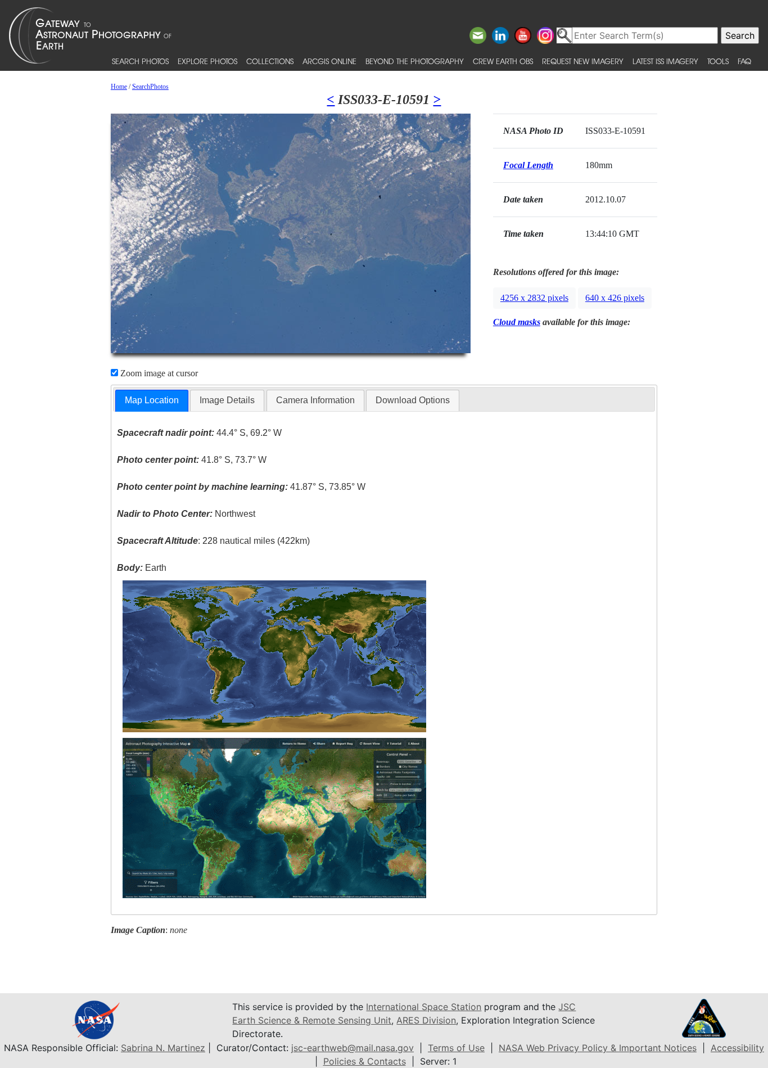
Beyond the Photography (414, 61)
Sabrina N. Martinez (163, 1047)
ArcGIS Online (329, 61)
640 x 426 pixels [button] (614, 298)
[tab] (151, 401)
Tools (718, 61)
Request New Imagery (583, 61)
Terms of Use (456, 1047)
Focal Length (528, 165)
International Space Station (423, 1006)
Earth (141, 568)
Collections (269, 61)
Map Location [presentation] (152, 400)
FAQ (744, 61)
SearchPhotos (150, 87)
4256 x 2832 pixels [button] (534, 298)
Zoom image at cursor (158, 373)
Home (119, 87)
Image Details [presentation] (227, 400)
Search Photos (140, 61)
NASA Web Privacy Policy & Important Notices (598, 1047)
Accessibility (737, 1047)
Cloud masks (516, 322)
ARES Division (426, 1020)
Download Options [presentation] (413, 400)
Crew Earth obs (503, 61)
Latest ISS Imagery (665, 61)
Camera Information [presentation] (315, 400)
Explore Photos (207, 61)
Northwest (186, 514)
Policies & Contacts (364, 1061)
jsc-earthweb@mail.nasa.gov (352, 1047)
